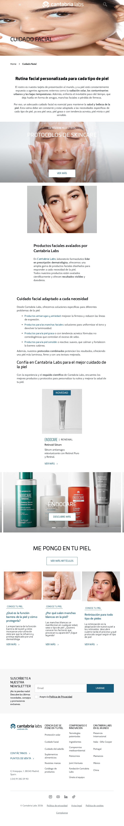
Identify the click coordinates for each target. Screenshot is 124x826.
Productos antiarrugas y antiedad (43, 316)
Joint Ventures (76, 763)
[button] (4, 504)
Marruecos (98, 756)
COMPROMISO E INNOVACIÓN (78, 727)
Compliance (62, 812)
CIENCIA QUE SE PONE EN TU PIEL (54, 727)
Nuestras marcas (53, 763)
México (96, 763)
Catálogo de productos (51, 770)
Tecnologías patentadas (75, 735)
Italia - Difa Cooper (102, 741)
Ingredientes (75, 741)
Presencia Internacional (99, 735)
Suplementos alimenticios (51, 756)
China (96, 770)
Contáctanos (18, 753)
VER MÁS (62, 173)
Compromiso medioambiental (77, 749)
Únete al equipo (77, 777)
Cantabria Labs (46, 259)
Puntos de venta (20, 758)
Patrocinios (74, 756)
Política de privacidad (57, 805)
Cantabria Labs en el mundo (102, 727)
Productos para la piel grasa (39, 333)
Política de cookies (95, 805)
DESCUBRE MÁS (62, 517)
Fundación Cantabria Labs (79, 770)
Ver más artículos (62, 561)
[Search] (105, 4)
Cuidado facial (52, 741)
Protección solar (52, 734)
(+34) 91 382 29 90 (19, 778)
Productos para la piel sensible (41, 342)
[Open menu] (20, 4)
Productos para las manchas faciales (44, 325)
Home (13, 63)
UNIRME (100, 688)
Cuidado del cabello (54, 748)
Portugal (97, 748)
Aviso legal (76, 805)
